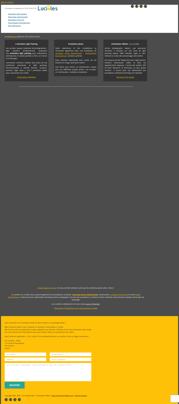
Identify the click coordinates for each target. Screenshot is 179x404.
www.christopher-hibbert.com (62, 396)
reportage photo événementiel (68, 53)
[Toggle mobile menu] (1, 32)
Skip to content (7, 2)
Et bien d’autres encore (47, 288)
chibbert (13, 36)
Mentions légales (81, 396)
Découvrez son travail (125, 77)
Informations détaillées (26, 77)
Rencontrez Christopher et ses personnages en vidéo (76, 308)
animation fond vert (118, 294)
